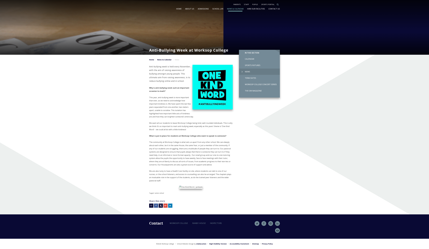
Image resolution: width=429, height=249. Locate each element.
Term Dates (250, 78)
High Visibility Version (218, 244)
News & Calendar (164, 60)
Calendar (249, 59)
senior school (159, 193)
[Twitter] (257, 223)
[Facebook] (263, 223)
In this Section (252, 53)
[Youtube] (277, 230)
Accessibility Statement (239, 244)
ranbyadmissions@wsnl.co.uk (186, 239)
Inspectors (216, 223)
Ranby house (199, 223)
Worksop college (179, 223)
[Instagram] (270, 223)
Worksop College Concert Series (261, 84)
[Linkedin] (277, 223)
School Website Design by (191, 244)
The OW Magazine (253, 91)
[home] (157, 16)
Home (151, 60)
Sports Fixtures (252, 65)
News (247, 71)
